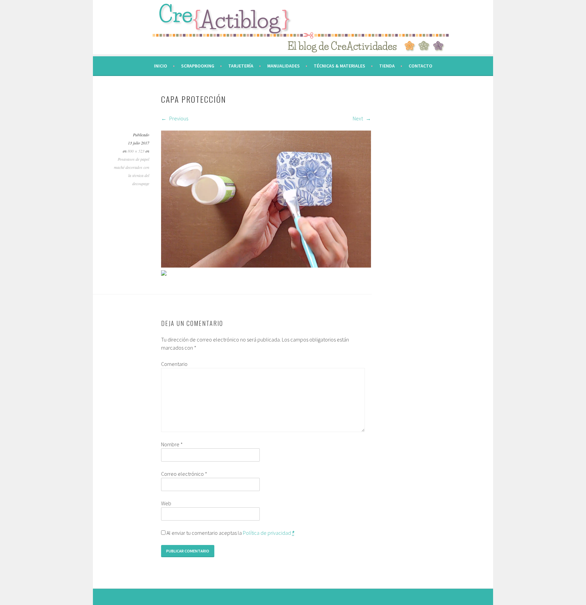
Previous (178, 118)
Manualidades (283, 66)
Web (166, 503)
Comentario (174, 363)
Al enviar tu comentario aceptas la (229, 532)
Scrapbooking (197, 66)
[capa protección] (266, 265)
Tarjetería (240, 66)
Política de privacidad (267, 532)
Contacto (420, 66)
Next (358, 118)
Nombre (172, 444)
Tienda (387, 66)
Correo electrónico (184, 473)
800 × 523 (136, 151)
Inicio (160, 66)
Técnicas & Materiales (339, 66)
